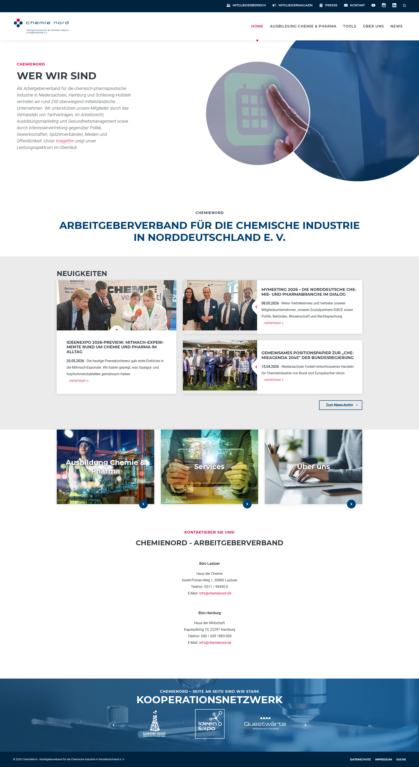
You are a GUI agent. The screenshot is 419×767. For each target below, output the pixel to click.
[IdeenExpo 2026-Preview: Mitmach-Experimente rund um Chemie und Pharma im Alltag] (116, 305)
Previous (113, 725)
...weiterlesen (77, 380)
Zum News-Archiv (339, 405)
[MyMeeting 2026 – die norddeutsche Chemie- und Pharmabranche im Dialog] (220, 305)
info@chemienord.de (215, 593)
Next (305, 725)
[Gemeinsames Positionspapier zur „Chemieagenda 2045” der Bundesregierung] (220, 365)
